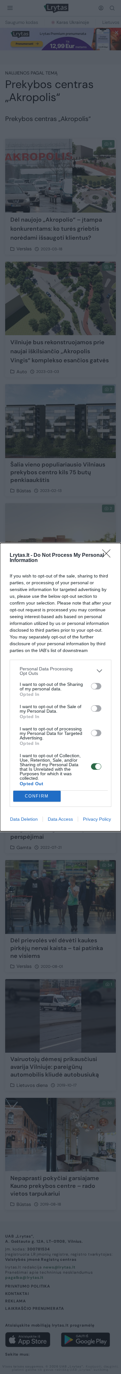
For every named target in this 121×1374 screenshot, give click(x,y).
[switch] (96, 686)
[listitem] (60, 671)
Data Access (60, 819)
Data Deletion (24, 819)
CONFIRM (37, 796)
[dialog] (60, 687)
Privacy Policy (97, 819)
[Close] (108, 555)
